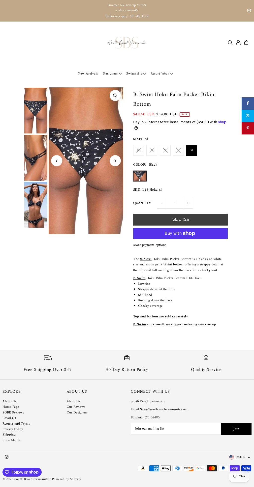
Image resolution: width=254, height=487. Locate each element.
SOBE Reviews (13, 413)
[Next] (115, 160)
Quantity (142, 203)
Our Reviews (76, 407)
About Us (9, 401)
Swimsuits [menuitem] (134, 74)
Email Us (9, 418)
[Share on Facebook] (248, 103)
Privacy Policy (12, 429)
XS (139, 150)
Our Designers (77, 413)
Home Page (10, 407)
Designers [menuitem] (110, 74)
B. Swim (139, 278)
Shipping (8, 435)
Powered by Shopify (66, 479)
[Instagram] (249, 11)
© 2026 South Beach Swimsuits (25, 479)
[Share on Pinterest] (248, 128)
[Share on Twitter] (248, 116)
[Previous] (56, 160)
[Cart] (246, 42)
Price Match (11, 440)
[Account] (238, 42)
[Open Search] (230, 42)
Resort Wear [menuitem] (160, 74)
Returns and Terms (16, 424)
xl (191, 150)
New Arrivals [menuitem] (88, 74)
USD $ (240, 457)
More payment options (149, 245)
